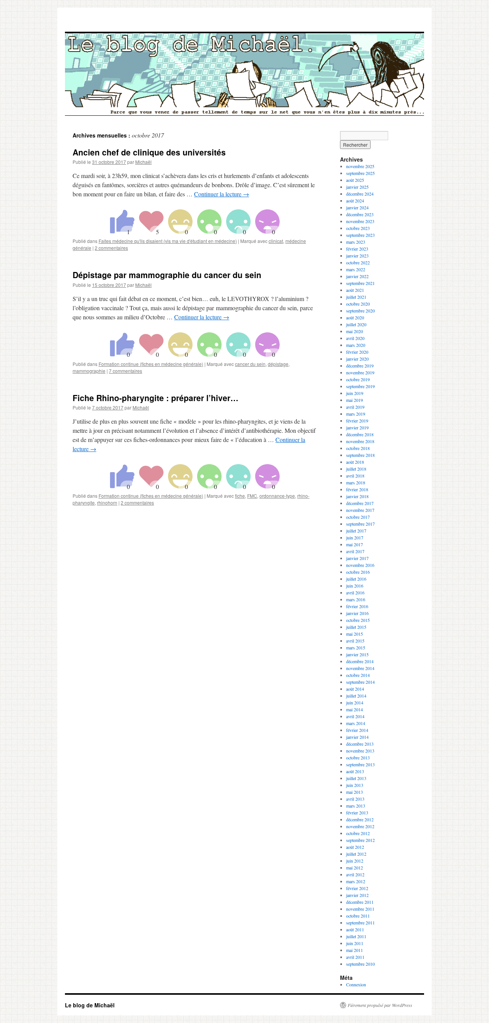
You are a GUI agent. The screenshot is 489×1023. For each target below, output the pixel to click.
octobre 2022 (358, 262)
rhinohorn (107, 502)
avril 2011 (355, 957)
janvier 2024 (357, 207)
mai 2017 (354, 544)
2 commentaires (111, 247)
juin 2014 (354, 702)
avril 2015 (355, 641)
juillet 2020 (356, 324)
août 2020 (355, 317)
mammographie (89, 370)
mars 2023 (355, 242)
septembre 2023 (360, 235)
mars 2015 (355, 647)
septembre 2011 (360, 922)
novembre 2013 (360, 751)
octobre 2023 (358, 228)
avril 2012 (355, 874)
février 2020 (357, 352)
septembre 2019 (360, 386)
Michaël (143, 162)
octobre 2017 (358, 517)
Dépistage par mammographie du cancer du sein (167, 274)
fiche (240, 495)
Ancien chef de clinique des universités (149, 152)
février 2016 (357, 606)
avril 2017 (355, 551)
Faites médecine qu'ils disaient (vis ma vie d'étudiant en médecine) (168, 241)
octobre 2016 (358, 572)
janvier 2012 (357, 895)
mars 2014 (355, 723)
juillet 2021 (356, 297)
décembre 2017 (360, 503)
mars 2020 (355, 345)
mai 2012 (354, 867)
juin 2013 (354, 785)
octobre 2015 (358, 620)
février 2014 (357, 730)
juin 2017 (354, 537)
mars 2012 (355, 881)
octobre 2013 (358, 757)
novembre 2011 (360, 909)
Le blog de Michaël (90, 1005)
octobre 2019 (358, 379)
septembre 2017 (360, 524)
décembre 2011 (360, 902)
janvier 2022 (357, 276)
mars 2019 (355, 414)
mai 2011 (354, 950)
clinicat (276, 241)
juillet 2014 (356, 696)
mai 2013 (354, 792)
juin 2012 (354, 861)
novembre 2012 (360, 826)
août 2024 (355, 200)
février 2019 (357, 421)
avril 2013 (355, 799)
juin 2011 (354, 943)
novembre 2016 (360, 565)
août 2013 (355, 771)
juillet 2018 (356, 469)
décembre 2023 (360, 214)
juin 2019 (354, 393)
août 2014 (355, 689)
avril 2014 (355, 716)
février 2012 (357, 888)
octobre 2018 (358, 448)
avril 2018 (355, 476)
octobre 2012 (358, 833)
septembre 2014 (360, 682)
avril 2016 (355, 592)
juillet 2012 (356, 854)
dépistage (278, 364)
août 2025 (355, 180)
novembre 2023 (360, 221)
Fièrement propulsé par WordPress (380, 1005)
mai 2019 (354, 400)
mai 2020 (354, 331)
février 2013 (357, 812)
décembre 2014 (360, 661)
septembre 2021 (360, 283)
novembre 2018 (360, 441)
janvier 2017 (357, 558)
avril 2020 (355, 338)
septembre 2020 (360, 311)
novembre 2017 (360, 510)
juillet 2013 (356, 778)
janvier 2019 (357, 427)
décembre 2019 (360, 366)
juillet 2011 (356, 936)
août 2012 (355, 847)
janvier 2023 (357, 256)
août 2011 (355, 929)
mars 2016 (355, 599)
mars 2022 (355, 269)
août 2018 (355, 462)
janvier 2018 (357, 496)
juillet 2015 (356, 627)
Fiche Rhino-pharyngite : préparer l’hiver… (155, 397)
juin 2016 (354, 586)
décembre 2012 (360, 819)
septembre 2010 (360, 964)
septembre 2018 (360, 455)
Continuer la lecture (221, 194)
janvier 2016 (357, 613)
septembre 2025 (360, 173)
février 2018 (357, 489)
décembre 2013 (360, 744)
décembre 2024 (360, 194)
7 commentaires (125, 370)
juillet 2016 (356, 579)
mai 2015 (354, 634)
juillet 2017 (356, 531)
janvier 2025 (357, 187)
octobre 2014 (358, 675)
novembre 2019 (360, 372)
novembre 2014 (360, 668)
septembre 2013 (360, 764)
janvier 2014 (357, 737)
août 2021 (355, 290)
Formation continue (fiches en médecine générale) (151, 364)
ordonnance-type (277, 495)
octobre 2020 (358, 304)
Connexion (356, 984)
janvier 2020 (357, 359)
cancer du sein (250, 364)
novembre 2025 (360, 166)
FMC (252, 495)
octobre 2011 (358, 916)
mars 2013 (355, 806)
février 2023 (357, 249)
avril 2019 (355, 407)
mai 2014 (354, 709)
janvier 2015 (357, 654)
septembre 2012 (360, 840)
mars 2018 (355, 482)
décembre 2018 (360, 434)
